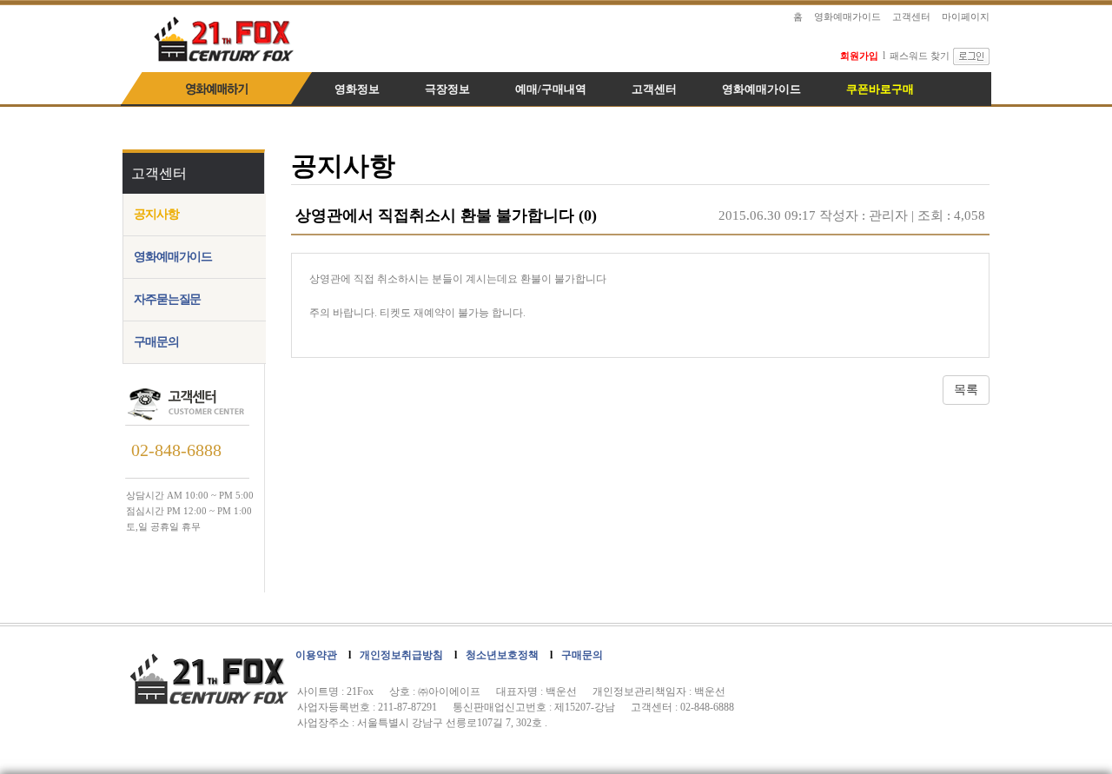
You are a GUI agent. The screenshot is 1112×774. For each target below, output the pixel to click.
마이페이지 (966, 16)
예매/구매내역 (550, 89)
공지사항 (156, 214)
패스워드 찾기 (920, 55)
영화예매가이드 (847, 16)
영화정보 (357, 89)
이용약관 (316, 655)
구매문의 (156, 341)
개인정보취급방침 (401, 655)
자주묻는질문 (167, 299)
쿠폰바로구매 (880, 89)
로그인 (971, 56)
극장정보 (447, 89)
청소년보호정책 (502, 655)
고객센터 (911, 16)
